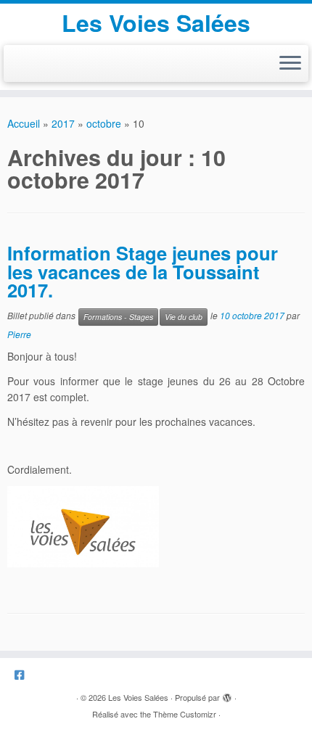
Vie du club (183, 316)
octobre (103, 123)
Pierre (19, 334)
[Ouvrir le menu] (290, 64)
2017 (63, 123)
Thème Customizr (184, 714)
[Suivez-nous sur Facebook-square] (23, 674)
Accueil (23, 123)
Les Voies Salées (156, 22)
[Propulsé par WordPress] (227, 694)
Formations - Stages (118, 316)
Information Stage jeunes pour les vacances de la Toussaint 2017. (142, 271)
